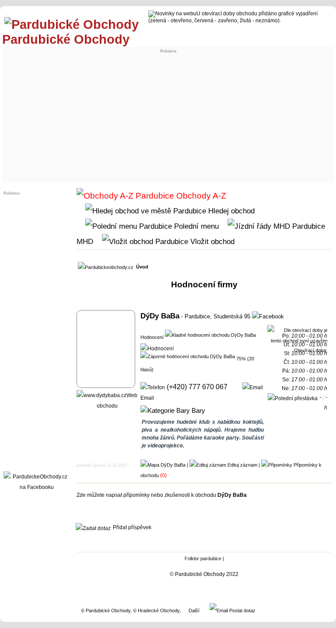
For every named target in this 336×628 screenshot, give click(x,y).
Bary (197, 410)
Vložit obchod (211, 241)
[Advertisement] (168, 114)
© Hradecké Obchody (156, 610)
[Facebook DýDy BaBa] (268, 316)
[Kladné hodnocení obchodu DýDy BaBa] (210, 334)
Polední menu (195, 226)
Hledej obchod (230, 210)
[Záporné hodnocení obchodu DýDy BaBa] (187, 356)
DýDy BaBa (159, 315)
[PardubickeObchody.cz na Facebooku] (37, 487)
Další (194, 610)
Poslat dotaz (242, 610)
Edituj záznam (242, 465)
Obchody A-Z (200, 195)
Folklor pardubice (203, 558)
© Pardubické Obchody (105, 610)
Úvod (142, 266)
